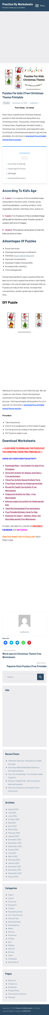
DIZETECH (27, 1011)
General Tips (13, 918)
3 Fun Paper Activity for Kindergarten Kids (23, 483)
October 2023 (13, 819)
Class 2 (11, 898)
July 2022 (12, 853)
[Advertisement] (24, 37)
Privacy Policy (13, 990)
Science (11, 948)
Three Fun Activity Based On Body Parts (22, 480)
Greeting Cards (14, 922)
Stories (11, 952)
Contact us (12, 984)
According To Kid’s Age (17, 164)
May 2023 (12, 822)
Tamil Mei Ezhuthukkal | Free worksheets (22, 508)
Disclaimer (12, 987)
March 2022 (13, 856)
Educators (12, 905)
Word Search (13, 962)
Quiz (10, 942)
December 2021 (14, 866)
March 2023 (13, 829)
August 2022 (13, 849)
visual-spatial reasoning (24, 255)
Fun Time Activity (15, 915)
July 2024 (12, 812)
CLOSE (24, 158)
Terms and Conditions (17, 994)
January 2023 (13, 836)
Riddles (11, 945)
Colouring (12, 901)
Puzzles (6, 103)
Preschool (12, 935)
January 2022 (13, 863)
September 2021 (15, 873)
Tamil (10, 955)
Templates (12, 959)
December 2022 (14, 839)
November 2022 (15, 843)
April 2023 (12, 826)
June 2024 (12, 816)
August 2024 (13, 809)
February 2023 (14, 833)
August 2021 (13, 876)
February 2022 (14, 860)
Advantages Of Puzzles (17, 169)
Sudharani (34, 103)
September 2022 (15, 846)
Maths (10, 928)
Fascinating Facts (15, 911)
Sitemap (11, 997)
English (11, 908)
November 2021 (14, 870)
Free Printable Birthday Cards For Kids (21, 512)
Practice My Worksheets (17, 4)
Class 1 (11, 895)
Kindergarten (13, 925)
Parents (11, 932)
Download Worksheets (16, 178)
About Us (12, 980)
